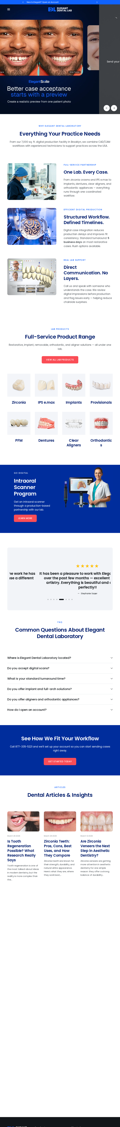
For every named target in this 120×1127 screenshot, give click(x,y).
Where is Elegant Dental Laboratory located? (39, 658)
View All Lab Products (60, 359)
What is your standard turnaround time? (36, 679)
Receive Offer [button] (39, 76)
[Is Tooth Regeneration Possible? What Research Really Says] (23, 821)
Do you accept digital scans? (28, 668)
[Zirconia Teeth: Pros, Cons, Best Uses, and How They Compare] (60, 821)
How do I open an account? (27, 710)
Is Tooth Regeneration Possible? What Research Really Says (21, 850)
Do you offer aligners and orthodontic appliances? (43, 699)
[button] (25, 518)
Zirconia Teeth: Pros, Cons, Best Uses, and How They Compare (58, 848)
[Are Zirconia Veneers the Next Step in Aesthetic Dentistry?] (96, 821)
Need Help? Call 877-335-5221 (46, 2)
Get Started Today (60, 761)
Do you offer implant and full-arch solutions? (39, 689)
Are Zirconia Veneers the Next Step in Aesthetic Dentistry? (95, 848)
